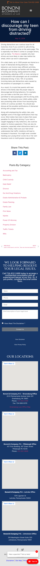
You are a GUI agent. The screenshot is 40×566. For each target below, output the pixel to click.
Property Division (9, 225)
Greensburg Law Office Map (20, 407)
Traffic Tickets (8, 229)
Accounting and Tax (10, 171)
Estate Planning (8, 202)
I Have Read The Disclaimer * (14, 323)
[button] (31, 10)
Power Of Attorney (10, 220)
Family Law (7, 207)
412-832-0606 (22, 451)
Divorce (6, 189)
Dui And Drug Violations (12, 193)
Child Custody (8, 180)
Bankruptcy (7, 175)
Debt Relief (7, 184)
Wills (4, 234)
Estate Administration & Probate (15, 198)
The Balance (16, 54)
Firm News (7, 211)
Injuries (5, 216)
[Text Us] (32, 562)
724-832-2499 (22, 401)
